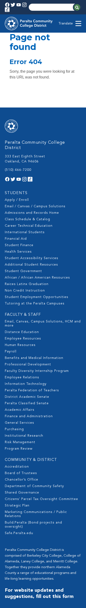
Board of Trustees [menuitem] (21, 473)
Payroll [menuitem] (10, 351)
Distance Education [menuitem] (22, 332)
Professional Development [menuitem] (28, 364)
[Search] (77, 7)
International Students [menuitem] (25, 232)
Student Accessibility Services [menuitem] (31, 258)
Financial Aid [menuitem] (16, 238)
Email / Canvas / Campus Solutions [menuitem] (35, 206)
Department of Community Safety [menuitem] (34, 486)
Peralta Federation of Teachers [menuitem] (32, 390)
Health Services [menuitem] (18, 251)
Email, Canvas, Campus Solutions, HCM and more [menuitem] (43, 323)
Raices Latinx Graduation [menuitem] (26, 284)
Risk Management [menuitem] (20, 442)
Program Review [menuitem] (18, 448)
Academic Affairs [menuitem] (19, 409)
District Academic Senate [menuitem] (27, 397)
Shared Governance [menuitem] (22, 492)
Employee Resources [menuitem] (23, 338)
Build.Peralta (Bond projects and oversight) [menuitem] (33, 524)
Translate (66, 23)
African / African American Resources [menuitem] (37, 277)
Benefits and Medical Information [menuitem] (34, 358)
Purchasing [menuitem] (14, 429)
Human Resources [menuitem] (20, 345)
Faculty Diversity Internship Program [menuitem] (37, 371)
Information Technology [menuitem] (26, 384)
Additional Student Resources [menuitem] (31, 264)
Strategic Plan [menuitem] (17, 505)
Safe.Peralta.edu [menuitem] (19, 533)
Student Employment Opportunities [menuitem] (36, 297)
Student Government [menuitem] (23, 271)
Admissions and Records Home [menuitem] (32, 213)
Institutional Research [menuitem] (24, 435)
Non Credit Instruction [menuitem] (25, 290)
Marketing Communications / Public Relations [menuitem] (36, 514)
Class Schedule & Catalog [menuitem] (27, 219)
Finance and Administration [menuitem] (29, 416)
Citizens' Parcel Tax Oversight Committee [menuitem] (41, 499)
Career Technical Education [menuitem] (29, 225)
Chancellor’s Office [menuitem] (21, 479)
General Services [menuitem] (19, 422)
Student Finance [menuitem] (19, 245)
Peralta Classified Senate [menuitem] (27, 403)
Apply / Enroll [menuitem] (17, 200)
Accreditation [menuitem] (17, 466)
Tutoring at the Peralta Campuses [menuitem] (34, 303)
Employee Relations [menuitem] (22, 377)
